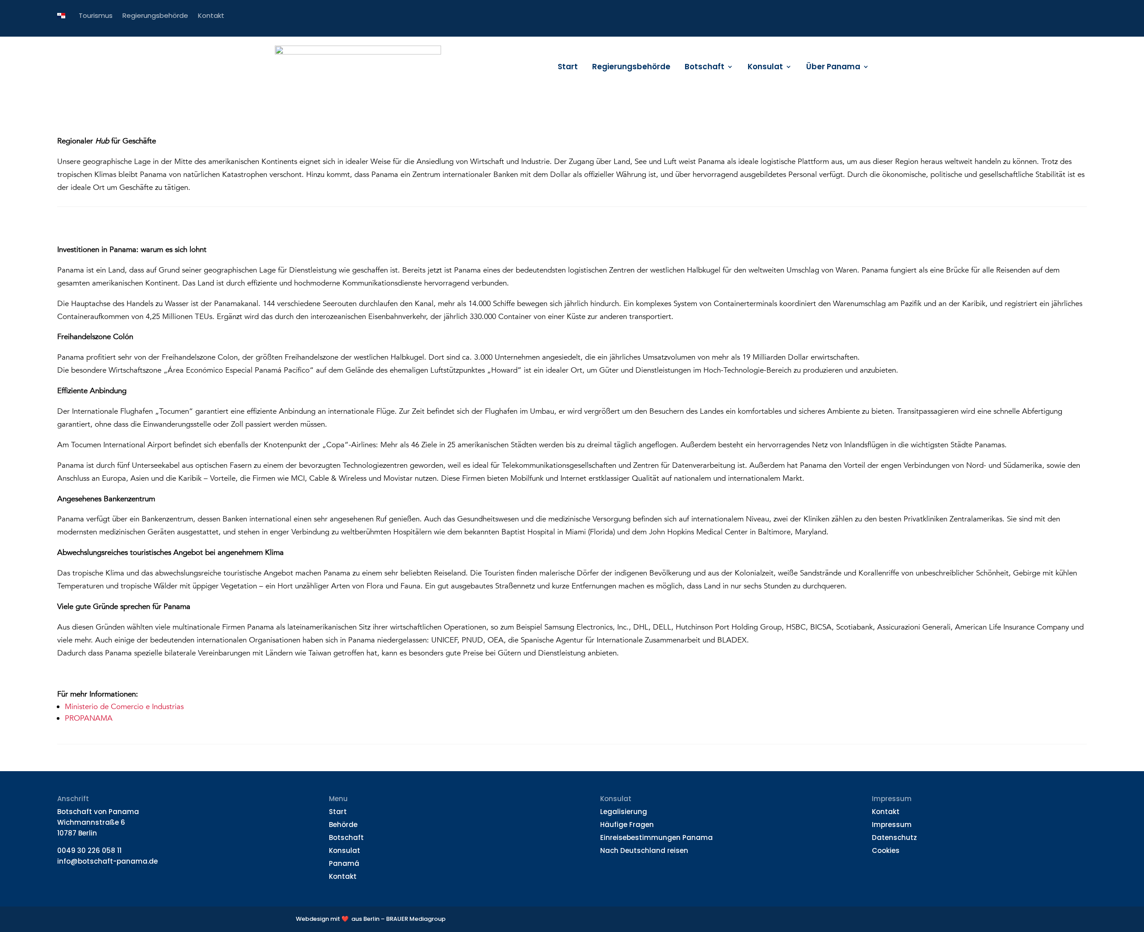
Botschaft (704, 67)
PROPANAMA (89, 718)
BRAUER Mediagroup (416, 919)
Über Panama (833, 67)
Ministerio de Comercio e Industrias (124, 706)
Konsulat (765, 67)
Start (568, 67)
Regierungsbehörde (631, 67)
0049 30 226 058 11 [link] (89, 850)
